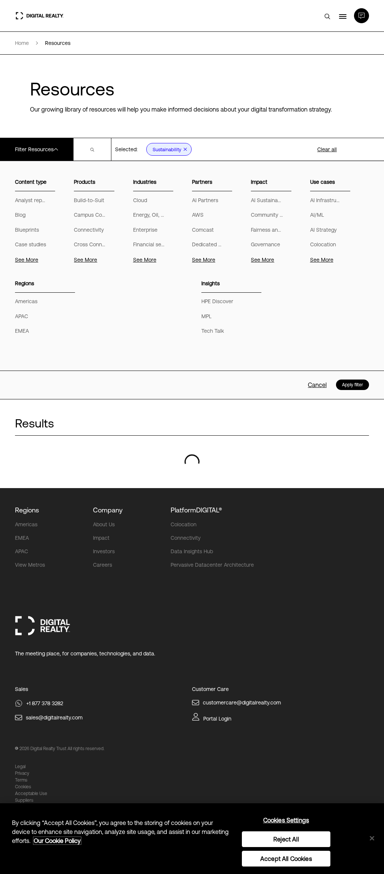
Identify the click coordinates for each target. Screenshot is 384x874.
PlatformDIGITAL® (196, 510)
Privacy (22, 773)
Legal (20, 766)
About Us (104, 524)
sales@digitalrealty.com (54, 718)
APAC (21, 551)
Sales (21, 689)
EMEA (22, 538)
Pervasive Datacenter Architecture (212, 565)
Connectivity (186, 538)
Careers (102, 565)
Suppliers (24, 800)
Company (108, 510)
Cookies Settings (286, 820)
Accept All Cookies (286, 858)
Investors (104, 551)
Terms (21, 780)
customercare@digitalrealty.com (242, 703)
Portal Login (217, 719)
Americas (26, 524)
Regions (27, 510)
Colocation (183, 524)
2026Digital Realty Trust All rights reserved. (62, 748)
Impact (101, 538)
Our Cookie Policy (57, 840)
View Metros (30, 565)
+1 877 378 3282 (44, 703)
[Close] (372, 838)
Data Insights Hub (192, 551)
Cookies (23, 786)
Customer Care (210, 689)
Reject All (286, 839)
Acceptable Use (31, 793)
